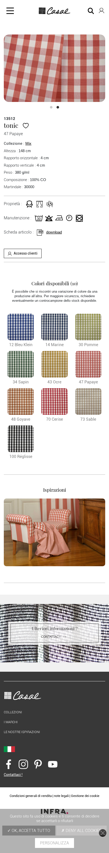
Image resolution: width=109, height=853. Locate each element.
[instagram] (23, 764)
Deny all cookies (83, 830)
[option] (54, 68)
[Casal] (54, 11)
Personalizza (54, 843)
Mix (28, 143)
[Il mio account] (101, 9)
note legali (61, 796)
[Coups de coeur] (25, 125)
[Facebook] (8, 764)
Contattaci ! (51, 636)
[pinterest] (38, 764)
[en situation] (54, 532)
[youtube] (53, 764)
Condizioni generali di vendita (31, 796)
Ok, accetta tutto (30, 830)
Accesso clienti (26, 253)
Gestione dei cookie (85, 796)
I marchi (11, 722)
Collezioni (13, 712)
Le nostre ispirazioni (22, 732)
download (54, 232)
